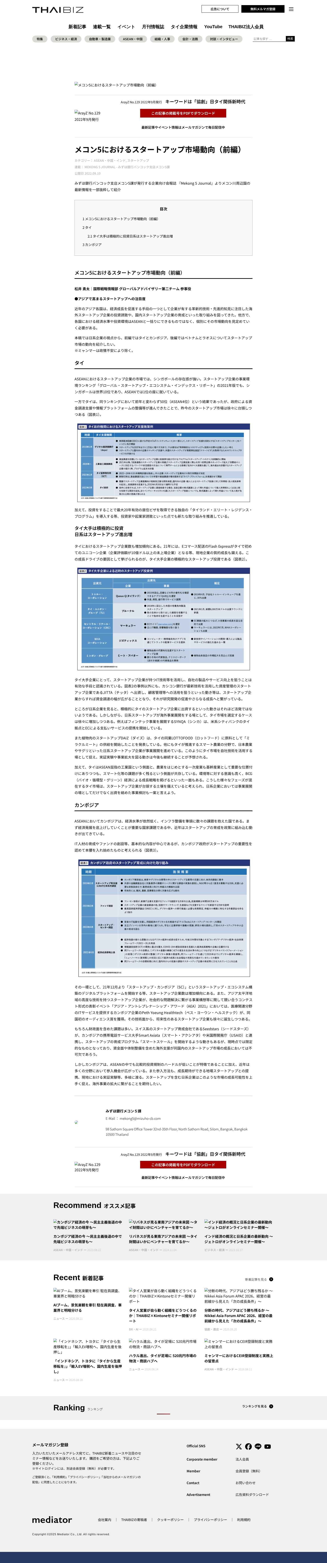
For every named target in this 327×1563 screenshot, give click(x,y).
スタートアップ (138, 160)
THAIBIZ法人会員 (246, 26)
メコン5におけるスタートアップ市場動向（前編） (121, 218)
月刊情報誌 (153, 26)
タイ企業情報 (184, 26)
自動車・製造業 (100, 39)
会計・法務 (190, 39)
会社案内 (104, 1519)
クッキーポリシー (170, 1519)
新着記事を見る (256, 1279)
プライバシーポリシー (84, 1477)
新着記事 (77, 26)
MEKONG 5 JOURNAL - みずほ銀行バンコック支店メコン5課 (127, 167)
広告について (220, 9)
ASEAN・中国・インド (110, 160)
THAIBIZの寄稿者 (134, 1519)
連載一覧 (102, 26)
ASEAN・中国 (133, 39)
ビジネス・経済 (66, 39)
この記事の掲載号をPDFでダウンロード (183, 113)
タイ (87, 227)
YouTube (213, 26)
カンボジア (92, 244)
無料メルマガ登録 (262, 9)
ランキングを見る (254, 1406)
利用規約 (59, 1477)
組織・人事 (162, 39)
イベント (126, 26)
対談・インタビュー (224, 39)
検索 (290, 38)
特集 (40, 39)
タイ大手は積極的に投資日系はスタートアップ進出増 (130, 236)
